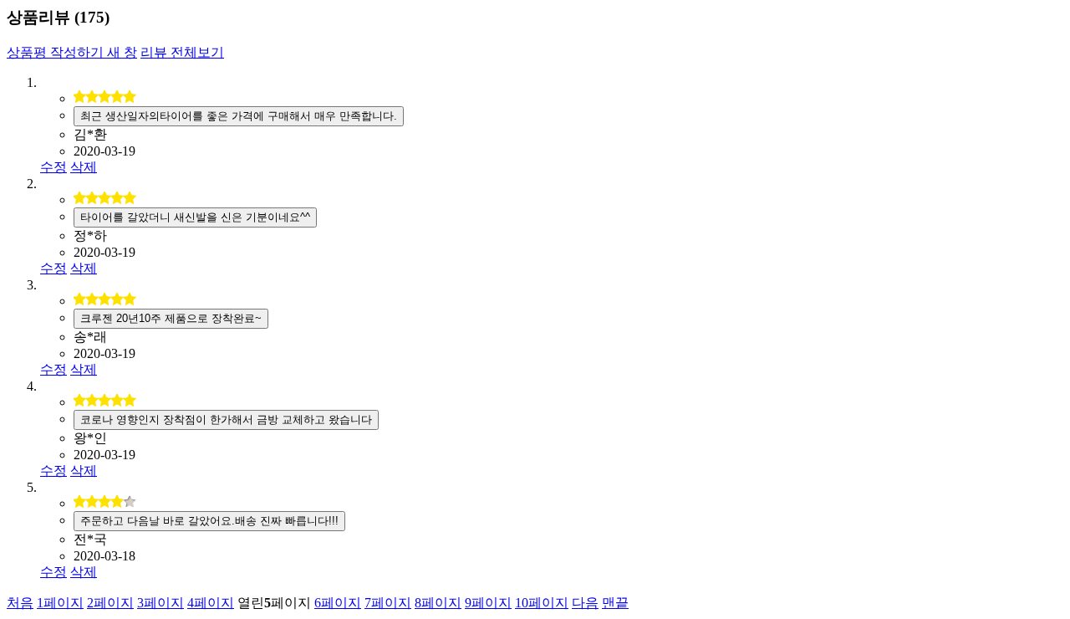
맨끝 (615, 603)
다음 (585, 603)
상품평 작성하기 (72, 52)
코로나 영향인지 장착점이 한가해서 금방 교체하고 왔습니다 (226, 419)
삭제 (83, 167)
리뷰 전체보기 (182, 52)
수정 (53, 167)
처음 (20, 603)
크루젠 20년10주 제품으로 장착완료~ (171, 318)
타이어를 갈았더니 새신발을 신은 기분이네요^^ (195, 217)
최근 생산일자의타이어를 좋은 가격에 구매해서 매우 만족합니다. (238, 116)
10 (541, 603)
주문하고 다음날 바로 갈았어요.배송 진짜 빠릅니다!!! (209, 520)
